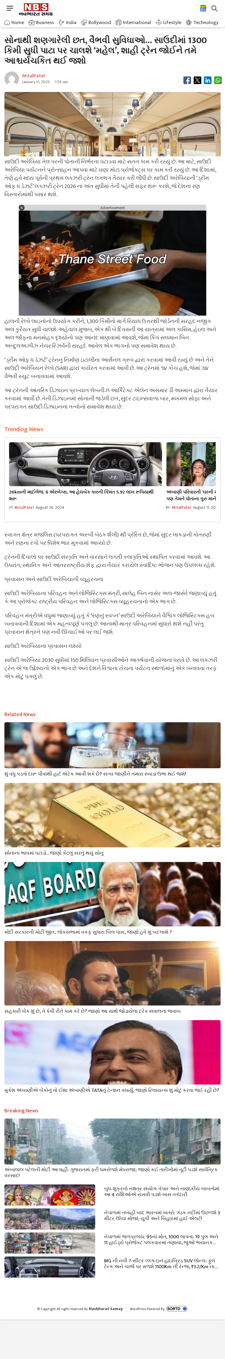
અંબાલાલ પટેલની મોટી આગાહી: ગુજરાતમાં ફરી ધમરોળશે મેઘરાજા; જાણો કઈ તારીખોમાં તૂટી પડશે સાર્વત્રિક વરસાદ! (111, 1172)
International (137, 22)
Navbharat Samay (106, 1308)
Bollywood (99, 22)
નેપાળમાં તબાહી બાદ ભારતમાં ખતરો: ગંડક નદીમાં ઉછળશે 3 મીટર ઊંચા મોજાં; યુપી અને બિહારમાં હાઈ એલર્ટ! (162, 1215)
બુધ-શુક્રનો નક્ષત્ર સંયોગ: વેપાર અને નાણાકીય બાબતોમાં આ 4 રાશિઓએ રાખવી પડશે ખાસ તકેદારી (161, 1191)
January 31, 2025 (36, 81)
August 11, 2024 (206, 507)
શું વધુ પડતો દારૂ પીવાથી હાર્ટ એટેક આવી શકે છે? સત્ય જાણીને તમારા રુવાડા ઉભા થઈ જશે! (95, 773)
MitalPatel (24, 507)
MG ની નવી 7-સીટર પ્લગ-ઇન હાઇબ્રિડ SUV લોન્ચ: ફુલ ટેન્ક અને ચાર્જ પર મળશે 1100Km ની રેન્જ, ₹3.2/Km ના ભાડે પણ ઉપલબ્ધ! (159, 1263)
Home (17, 22)
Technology (206, 22)
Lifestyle (172, 22)
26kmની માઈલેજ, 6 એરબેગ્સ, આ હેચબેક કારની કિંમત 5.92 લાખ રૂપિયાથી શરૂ (81, 495)
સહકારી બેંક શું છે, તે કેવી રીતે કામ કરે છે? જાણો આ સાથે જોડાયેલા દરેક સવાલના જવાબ (92, 1010)
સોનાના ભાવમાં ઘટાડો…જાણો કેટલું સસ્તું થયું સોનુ (54, 852)
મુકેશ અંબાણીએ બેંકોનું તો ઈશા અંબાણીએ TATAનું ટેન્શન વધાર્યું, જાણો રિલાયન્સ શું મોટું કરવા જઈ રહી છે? (111, 1089)
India (71, 22)
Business (45, 22)
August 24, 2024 (50, 507)
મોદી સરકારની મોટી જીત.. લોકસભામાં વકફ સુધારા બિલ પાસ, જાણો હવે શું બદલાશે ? (88, 931)
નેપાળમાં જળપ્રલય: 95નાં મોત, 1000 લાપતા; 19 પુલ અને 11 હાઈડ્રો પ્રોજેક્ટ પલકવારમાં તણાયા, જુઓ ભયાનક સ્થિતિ (161, 1239)
